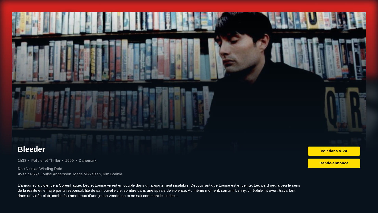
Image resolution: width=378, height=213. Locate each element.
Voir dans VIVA (334, 151)
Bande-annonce (334, 163)
